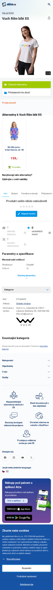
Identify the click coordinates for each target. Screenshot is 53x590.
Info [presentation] (5, 193)
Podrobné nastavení (26, 576)
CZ (7, 471)
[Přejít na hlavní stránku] (9, 4)
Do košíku (16, 167)
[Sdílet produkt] (49, 18)
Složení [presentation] (14, 193)
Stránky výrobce (23, 303)
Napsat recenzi (28, 214)
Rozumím (26, 568)
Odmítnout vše (26, 584)
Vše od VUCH (8, 13)
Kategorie (9, 290)
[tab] (5, 193)
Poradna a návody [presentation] (29, 193)
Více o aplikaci (14, 501)
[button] (26, 360)
